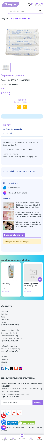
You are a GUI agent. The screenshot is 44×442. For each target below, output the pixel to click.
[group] (22, 42)
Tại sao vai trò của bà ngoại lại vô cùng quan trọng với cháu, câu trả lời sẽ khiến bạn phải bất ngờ (28, 224)
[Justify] (40, 11)
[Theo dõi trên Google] (14, 412)
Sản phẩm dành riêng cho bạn (15, 260)
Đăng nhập (5, 359)
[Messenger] (3, 427)
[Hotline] (3, 415)
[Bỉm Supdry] (11, 273)
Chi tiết (6, 125)
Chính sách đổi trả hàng (9, 336)
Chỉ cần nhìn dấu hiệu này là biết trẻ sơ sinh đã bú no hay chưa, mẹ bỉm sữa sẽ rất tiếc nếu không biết (28, 214)
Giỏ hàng (4, 365)
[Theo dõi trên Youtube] (19, 412)
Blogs (3, 317)
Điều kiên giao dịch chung (10, 349)
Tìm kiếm (4, 357)
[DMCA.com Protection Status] (26, 423)
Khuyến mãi (5, 320)
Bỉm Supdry (6, 284)
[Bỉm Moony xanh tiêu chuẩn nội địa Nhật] (33, 273)
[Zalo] (3, 421)
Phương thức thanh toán (10, 330)
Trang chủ (4, 311)
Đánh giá (7, 134)
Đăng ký (4, 362)
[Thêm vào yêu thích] (19, 107)
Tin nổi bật (7, 198)
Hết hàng (22, 101)
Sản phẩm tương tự (13, 235)
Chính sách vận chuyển (9, 333)
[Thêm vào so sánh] (25, 107)
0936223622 (14, 391)
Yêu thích (39, 440)
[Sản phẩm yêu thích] (29, 4)
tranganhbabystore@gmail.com (17, 394)
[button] (40, 279)
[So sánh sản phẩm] (39, 4)
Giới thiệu (4, 314)
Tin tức (31, 440)
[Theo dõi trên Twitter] (8, 412)
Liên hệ (3, 322)
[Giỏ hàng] (34, 4)
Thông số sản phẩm (12, 129)
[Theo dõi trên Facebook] (3, 412)
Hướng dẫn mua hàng (9, 346)
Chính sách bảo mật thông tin (11, 338)
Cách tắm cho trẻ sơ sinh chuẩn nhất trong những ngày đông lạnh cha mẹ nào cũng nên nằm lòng (27, 205)
